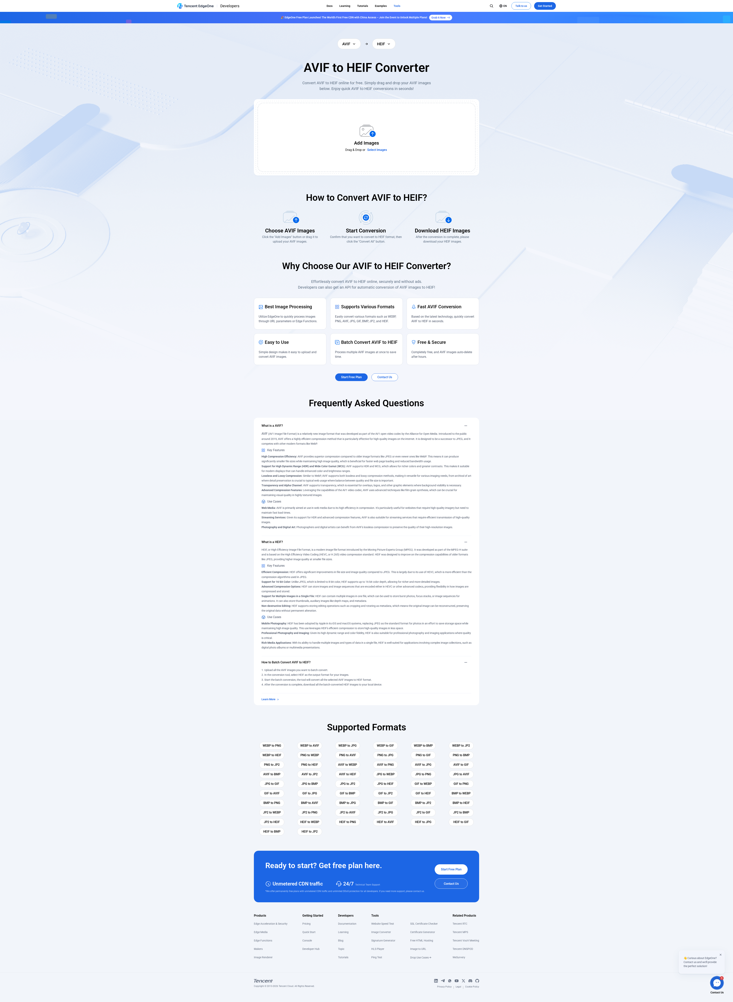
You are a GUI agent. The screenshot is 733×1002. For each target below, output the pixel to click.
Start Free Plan (451, 869)
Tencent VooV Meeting (466, 940)
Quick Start (309, 932)
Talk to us (521, 5)
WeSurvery (459, 957)
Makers (258, 948)
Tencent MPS (460, 932)
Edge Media (261, 932)
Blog (340, 940)
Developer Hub (311, 948)
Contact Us (451, 883)
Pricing (306, 923)
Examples (381, 5)
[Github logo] (477, 981)
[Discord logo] (470, 981)
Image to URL (418, 948)
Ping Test (376, 957)
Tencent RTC (460, 923)
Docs (330, 5)
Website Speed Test (382, 923)
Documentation (347, 923)
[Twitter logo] (463, 981)
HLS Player (377, 948)
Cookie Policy (472, 987)
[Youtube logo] (457, 981)
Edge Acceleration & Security (270, 923)
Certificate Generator (422, 932)
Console (307, 940)
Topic (341, 948)
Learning (344, 5)
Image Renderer (263, 957)
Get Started (545, 5)
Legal (458, 987)
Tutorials (362, 5)
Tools (397, 5)
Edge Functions (263, 940)
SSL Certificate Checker (424, 923)
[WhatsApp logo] (450, 981)
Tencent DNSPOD (463, 948)
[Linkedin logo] (436, 981)
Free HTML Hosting (421, 940)
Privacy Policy (444, 987)
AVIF (265, 433)
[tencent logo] (284, 981)
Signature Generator (383, 940)
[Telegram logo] (443, 981)
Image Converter (381, 932)
